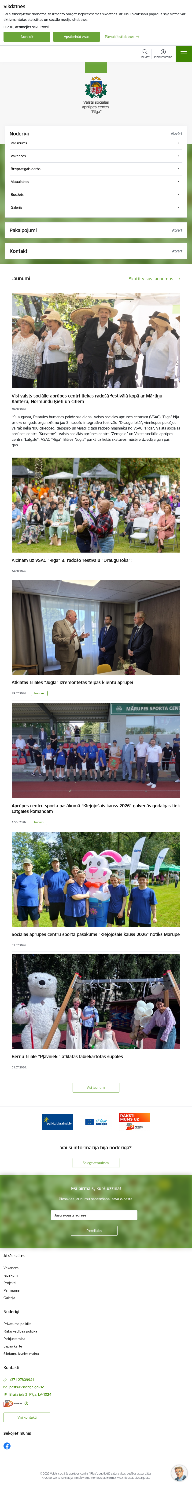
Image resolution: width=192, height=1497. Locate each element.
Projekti (9, 1283)
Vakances (11, 1268)
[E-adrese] (13, 1403)
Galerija (9, 1298)
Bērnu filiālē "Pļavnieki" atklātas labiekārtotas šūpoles (67, 1056)
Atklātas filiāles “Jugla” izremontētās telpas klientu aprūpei (72, 682)
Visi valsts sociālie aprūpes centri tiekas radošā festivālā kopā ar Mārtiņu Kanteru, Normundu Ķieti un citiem (87, 398)
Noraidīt (27, 36)
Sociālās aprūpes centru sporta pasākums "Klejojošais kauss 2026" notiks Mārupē (96, 934)
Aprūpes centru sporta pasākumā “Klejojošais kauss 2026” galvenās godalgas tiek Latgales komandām (96, 808)
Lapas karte (13, 1346)
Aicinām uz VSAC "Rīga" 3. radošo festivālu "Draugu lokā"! (72, 560)
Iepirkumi (11, 1275)
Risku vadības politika (20, 1331)
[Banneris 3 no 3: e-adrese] (134, 1121)
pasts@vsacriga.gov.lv (26, 1387)
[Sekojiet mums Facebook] (7, 1446)
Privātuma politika (18, 1324)
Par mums (12, 1290)
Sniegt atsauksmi (96, 1163)
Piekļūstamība (14, 1339)
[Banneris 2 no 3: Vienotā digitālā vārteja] (96, 1121)
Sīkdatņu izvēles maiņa (21, 1353)
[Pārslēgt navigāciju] (184, 54)
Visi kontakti (27, 1417)
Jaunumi (39, 693)
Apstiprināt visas (76, 36)
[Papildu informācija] (26, 1403)
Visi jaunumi (96, 1087)
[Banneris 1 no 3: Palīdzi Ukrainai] (57, 1121)
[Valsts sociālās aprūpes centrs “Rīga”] (26, 53)
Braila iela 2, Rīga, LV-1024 (30, 1394)
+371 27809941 (21, 1379)
